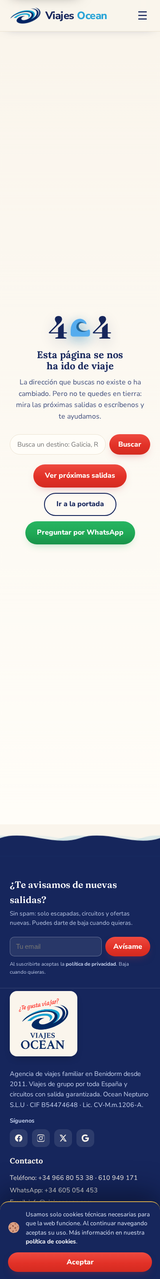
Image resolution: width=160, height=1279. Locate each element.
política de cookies (51, 1241)
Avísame (127, 946)
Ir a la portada (80, 504)
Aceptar (80, 1262)
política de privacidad (91, 963)
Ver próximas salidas (80, 475)
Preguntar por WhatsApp (80, 532)
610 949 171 (118, 1177)
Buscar (129, 444)
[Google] (85, 1138)
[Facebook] (19, 1138)
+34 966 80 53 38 (65, 1177)
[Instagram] (41, 1138)
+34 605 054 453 (71, 1190)
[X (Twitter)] (63, 1138)
